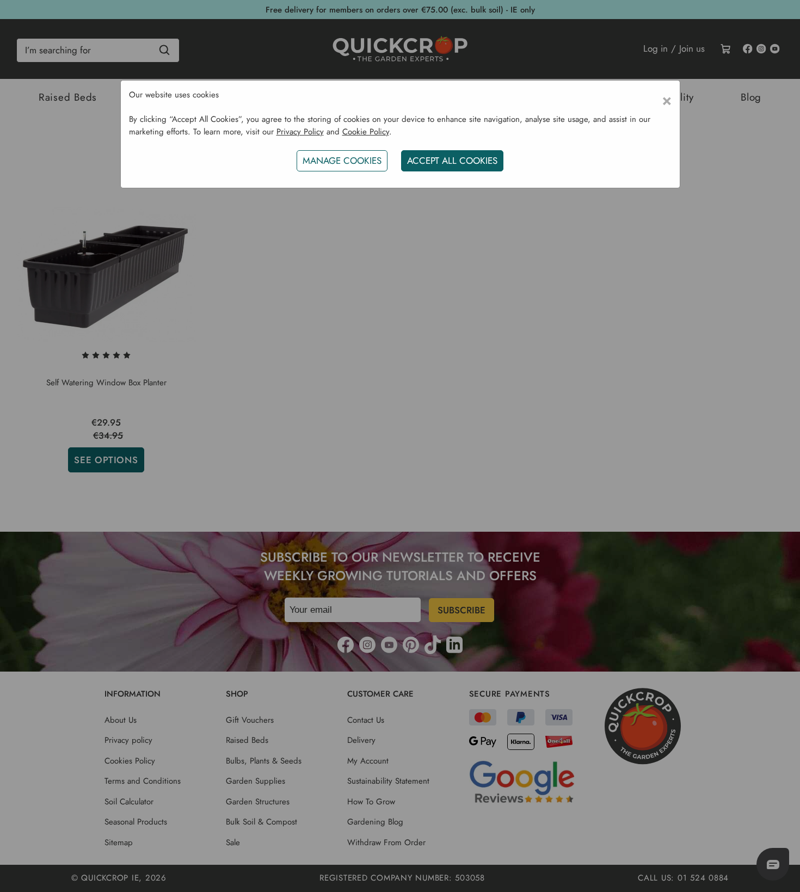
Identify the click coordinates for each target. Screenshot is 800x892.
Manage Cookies (342, 160)
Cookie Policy (365, 132)
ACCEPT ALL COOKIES (452, 160)
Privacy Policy (300, 132)
